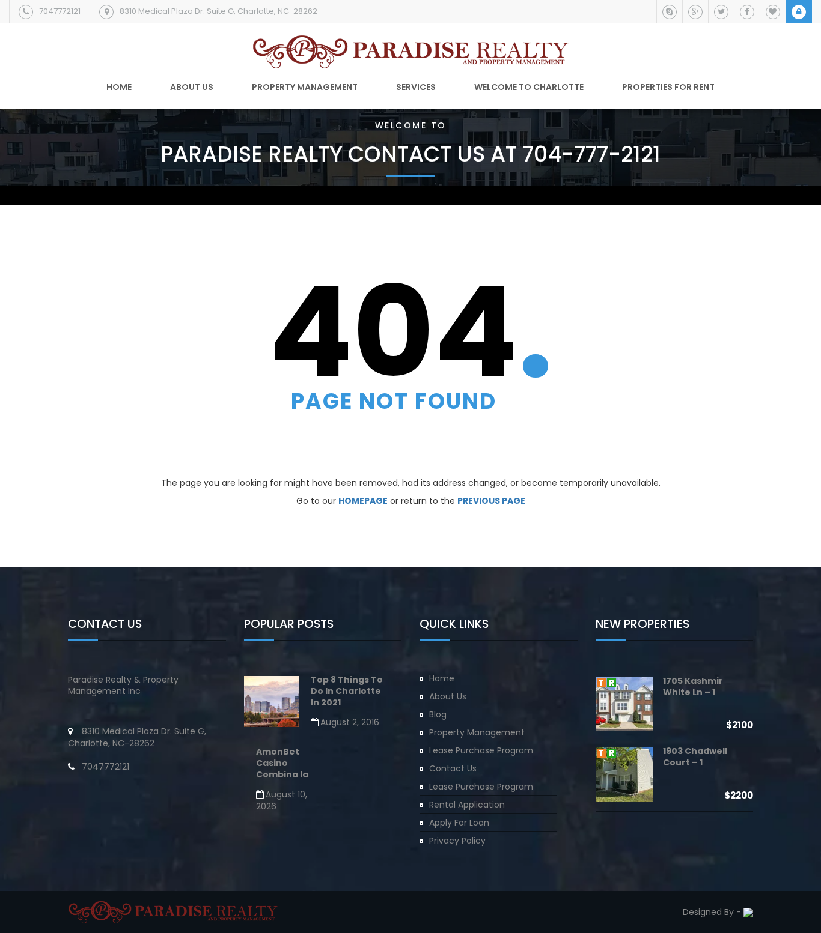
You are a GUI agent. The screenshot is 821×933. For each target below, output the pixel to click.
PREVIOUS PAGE (491, 501)
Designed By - (713, 912)
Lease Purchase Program (481, 750)
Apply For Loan (459, 823)
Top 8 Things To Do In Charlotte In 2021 (347, 691)
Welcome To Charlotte (529, 87)
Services (416, 87)
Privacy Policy (457, 841)
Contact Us (453, 768)
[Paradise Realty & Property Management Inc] (411, 47)
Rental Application (467, 805)
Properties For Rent (668, 87)
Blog (438, 714)
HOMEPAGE (363, 501)
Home (119, 87)
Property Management (305, 87)
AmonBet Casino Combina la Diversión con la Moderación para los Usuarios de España (289, 764)
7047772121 (60, 11)
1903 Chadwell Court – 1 (695, 756)
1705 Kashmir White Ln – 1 (693, 686)
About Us (447, 696)
